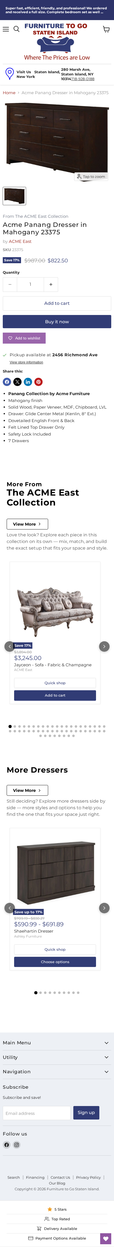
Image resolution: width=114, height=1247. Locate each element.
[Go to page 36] (76, 731)
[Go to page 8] (43, 726)
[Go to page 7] (38, 726)
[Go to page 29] (43, 731)
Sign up (86, 1112)
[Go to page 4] (24, 726)
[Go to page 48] (64, 736)
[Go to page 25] (24, 731)
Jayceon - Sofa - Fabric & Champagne (53, 664)
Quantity (11, 272)
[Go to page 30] (47, 731)
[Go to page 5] (29, 726)
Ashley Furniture (28, 936)
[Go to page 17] (85, 726)
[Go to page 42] (104, 731)
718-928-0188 (82, 79)
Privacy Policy (88, 1177)
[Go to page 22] (10, 731)
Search (13, 1177)
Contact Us (60, 1177)
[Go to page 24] (19, 731)
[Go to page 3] (19, 726)
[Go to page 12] (62, 726)
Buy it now (57, 321)
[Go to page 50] (73, 736)
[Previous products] (9, 646)
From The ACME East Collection (35, 216)
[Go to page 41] (99, 731)
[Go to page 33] (62, 731)
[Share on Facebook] (7, 382)
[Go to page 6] (33, 726)
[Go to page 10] (52, 726)
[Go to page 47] (59, 736)
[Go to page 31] (52, 731)
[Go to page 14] (71, 726)
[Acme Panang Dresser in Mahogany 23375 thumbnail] (14, 196)
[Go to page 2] (15, 726)
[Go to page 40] (95, 731)
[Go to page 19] (95, 726)
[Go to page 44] (45, 736)
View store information (26, 362)
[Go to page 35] (71, 731)
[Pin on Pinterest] (38, 382)
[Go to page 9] (47, 726)
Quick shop (55, 683)
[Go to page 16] (80, 726)
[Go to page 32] (57, 731)
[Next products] (104, 646)
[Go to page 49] (69, 736)
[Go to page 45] (50, 736)
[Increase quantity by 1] (51, 284)
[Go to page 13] (66, 726)
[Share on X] (17, 382)
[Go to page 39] (90, 731)
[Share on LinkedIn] (28, 382)
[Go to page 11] (57, 726)
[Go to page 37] (80, 731)
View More (24, 524)
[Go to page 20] (99, 726)
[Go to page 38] (85, 731)
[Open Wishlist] (105, 1238)
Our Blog (57, 1183)
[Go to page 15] (76, 726)
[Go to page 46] (54, 736)
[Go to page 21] (104, 726)
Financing (35, 1177)
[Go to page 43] (40, 736)
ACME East (20, 241)
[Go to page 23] (15, 731)
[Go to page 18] (90, 726)
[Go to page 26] (29, 731)
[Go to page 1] (10, 726)
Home (9, 92)
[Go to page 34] (66, 731)
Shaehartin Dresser (33, 931)
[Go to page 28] (38, 731)
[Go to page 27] (33, 731)
